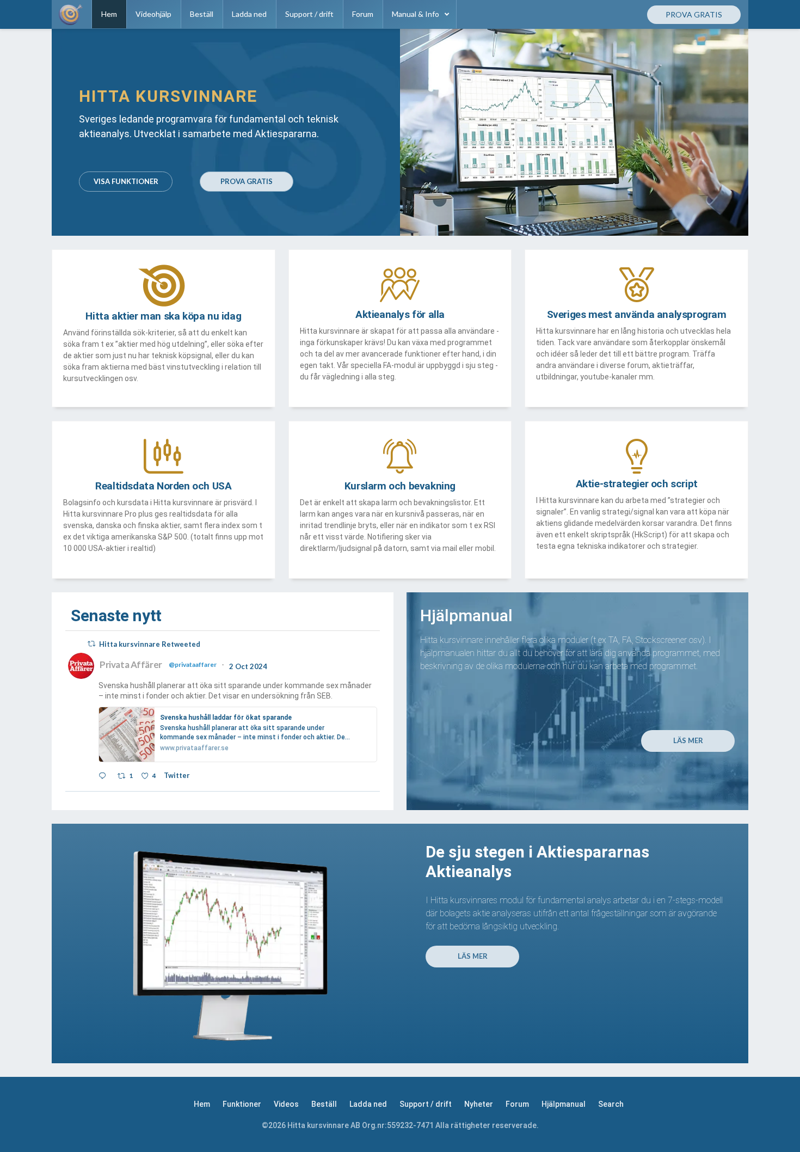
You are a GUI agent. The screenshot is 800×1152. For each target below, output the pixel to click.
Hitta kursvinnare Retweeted (149, 644)
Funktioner (242, 1104)
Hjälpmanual (563, 1104)
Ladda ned (368, 1104)
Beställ (324, 1104)
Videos (286, 1104)
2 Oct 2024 (249, 666)
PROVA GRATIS (246, 181)
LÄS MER (688, 740)
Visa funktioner (126, 181)
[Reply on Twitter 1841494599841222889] (105, 776)
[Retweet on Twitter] (91, 644)
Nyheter (478, 1104)
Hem (202, 1104)
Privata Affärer (131, 664)
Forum (517, 1104)
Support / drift (425, 1104)
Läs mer (473, 956)
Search (611, 1104)
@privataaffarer (193, 664)
